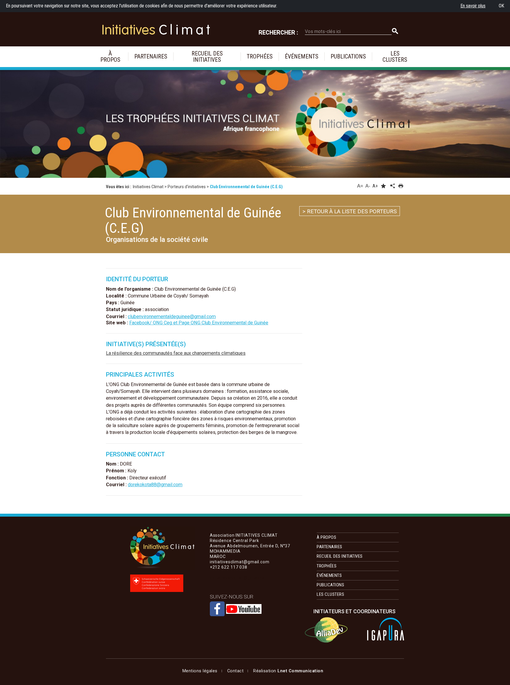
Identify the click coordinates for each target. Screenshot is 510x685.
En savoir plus (473, 6)
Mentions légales (200, 670)
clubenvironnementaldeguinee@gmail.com (172, 316)
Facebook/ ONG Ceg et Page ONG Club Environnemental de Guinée (198, 323)
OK (501, 6)
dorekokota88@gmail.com (155, 484)
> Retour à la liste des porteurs (350, 211)
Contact (235, 670)
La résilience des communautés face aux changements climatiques (176, 353)
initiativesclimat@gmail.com (239, 577)
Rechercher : (278, 32)
